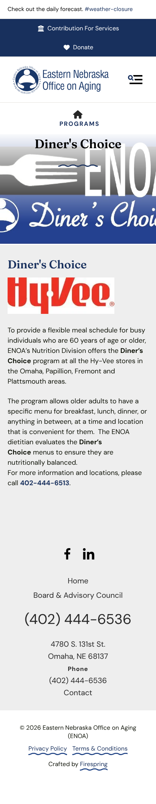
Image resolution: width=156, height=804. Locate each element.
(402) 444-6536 (78, 619)
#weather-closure (109, 9)
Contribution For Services (83, 28)
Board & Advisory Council (78, 595)
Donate (83, 47)
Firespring (94, 764)
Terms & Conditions (100, 748)
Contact (78, 693)
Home (78, 581)
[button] (135, 79)
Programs (79, 124)
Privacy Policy (47, 748)
